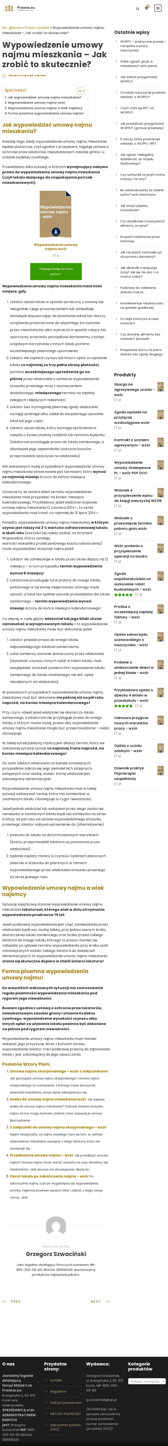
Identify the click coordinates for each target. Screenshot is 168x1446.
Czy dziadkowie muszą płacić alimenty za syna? (142, 223)
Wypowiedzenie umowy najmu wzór (36, 102)
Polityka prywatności (65, 1402)
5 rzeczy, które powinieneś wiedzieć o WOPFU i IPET (140, 141)
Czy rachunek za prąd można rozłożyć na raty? (142, 176)
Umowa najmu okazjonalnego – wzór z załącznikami (59, 1071)
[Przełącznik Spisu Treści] (79, 91)
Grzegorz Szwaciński (56, 1254)
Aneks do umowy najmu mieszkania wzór (48, 1099)
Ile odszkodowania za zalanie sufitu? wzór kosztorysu (142, 192)
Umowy (41, 75)
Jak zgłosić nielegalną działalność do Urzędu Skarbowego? (137, 159)
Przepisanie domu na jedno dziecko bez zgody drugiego (141, 352)
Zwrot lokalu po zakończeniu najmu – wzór (49, 1176)
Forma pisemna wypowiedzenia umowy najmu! (46, 113)
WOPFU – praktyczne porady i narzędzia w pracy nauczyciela (142, 46)
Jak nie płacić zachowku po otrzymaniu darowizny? (141, 254)
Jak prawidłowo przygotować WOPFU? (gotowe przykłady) (142, 125)
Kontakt (56, 1380)
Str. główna (11, 27)
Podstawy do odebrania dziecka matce (138, 290)
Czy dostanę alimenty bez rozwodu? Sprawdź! (140, 336)
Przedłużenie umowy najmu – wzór (42, 1155)
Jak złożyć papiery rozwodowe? (134, 208)
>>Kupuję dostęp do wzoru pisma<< (56, 271)
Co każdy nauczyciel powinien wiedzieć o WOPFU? (143, 94)
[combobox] (147, 1381)
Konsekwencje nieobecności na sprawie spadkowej (141, 305)
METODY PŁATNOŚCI (65, 1414)
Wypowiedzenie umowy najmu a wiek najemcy (45, 108)
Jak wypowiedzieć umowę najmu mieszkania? (44, 97)
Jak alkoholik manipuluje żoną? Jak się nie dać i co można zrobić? (139, 272)
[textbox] (147, 1381)
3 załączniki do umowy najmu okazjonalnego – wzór (58, 1127)
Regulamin (58, 1391)
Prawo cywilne (36, 27)
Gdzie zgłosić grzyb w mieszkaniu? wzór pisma (138, 63)
